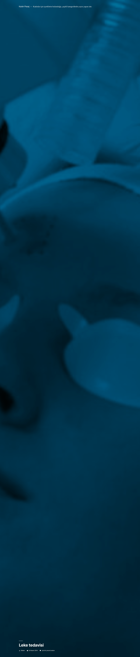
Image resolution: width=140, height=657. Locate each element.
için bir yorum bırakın (48, 650)
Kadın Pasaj (24, 6)
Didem (23, 650)
